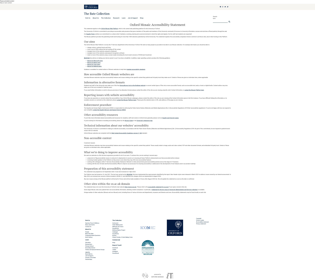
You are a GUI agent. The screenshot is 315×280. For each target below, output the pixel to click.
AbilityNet (87, 58)
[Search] (229, 21)
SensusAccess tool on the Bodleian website (132, 85)
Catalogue (115, 232)
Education (88, 242)
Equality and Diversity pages (170, 118)
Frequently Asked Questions (92, 235)
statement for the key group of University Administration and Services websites (175, 189)
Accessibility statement (202, 222)
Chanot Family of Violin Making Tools (122, 237)
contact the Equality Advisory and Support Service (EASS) (109, 110)
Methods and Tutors (117, 226)
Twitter (114, 249)
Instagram (115, 251)
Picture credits (200, 220)
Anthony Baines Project (118, 230)
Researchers (88, 244)
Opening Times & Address (92, 223)
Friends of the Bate (90, 257)
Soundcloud (115, 253)
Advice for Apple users (93, 62)
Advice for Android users (94, 66)
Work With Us (88, 254)
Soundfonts (115, 228)
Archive (114, 235)
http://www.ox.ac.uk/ (130, 187)
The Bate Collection (97, 14)
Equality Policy (90, 34)
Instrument (115, 223)
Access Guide (129, 120)
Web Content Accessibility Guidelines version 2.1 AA (126, 133)
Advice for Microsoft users (95, 61)
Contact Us (88, 226)
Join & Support (89, 255)
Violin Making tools (117, 225)
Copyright (198, 218)
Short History (88, 237)
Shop (113, 242)
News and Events (90, 225)
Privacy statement (201, 224)
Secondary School (90, 248)
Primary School (89, 246)
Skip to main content (6, 3)
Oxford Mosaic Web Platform (109, 28)
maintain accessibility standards (136, 69)
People (87, 232)
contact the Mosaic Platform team (194, 90)
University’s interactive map (144, 120)
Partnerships (88, 259)
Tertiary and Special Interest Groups (95, 249)
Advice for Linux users (93, 64)
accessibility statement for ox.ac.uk (158, 187)
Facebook (115, 248)
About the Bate (89, 233)
